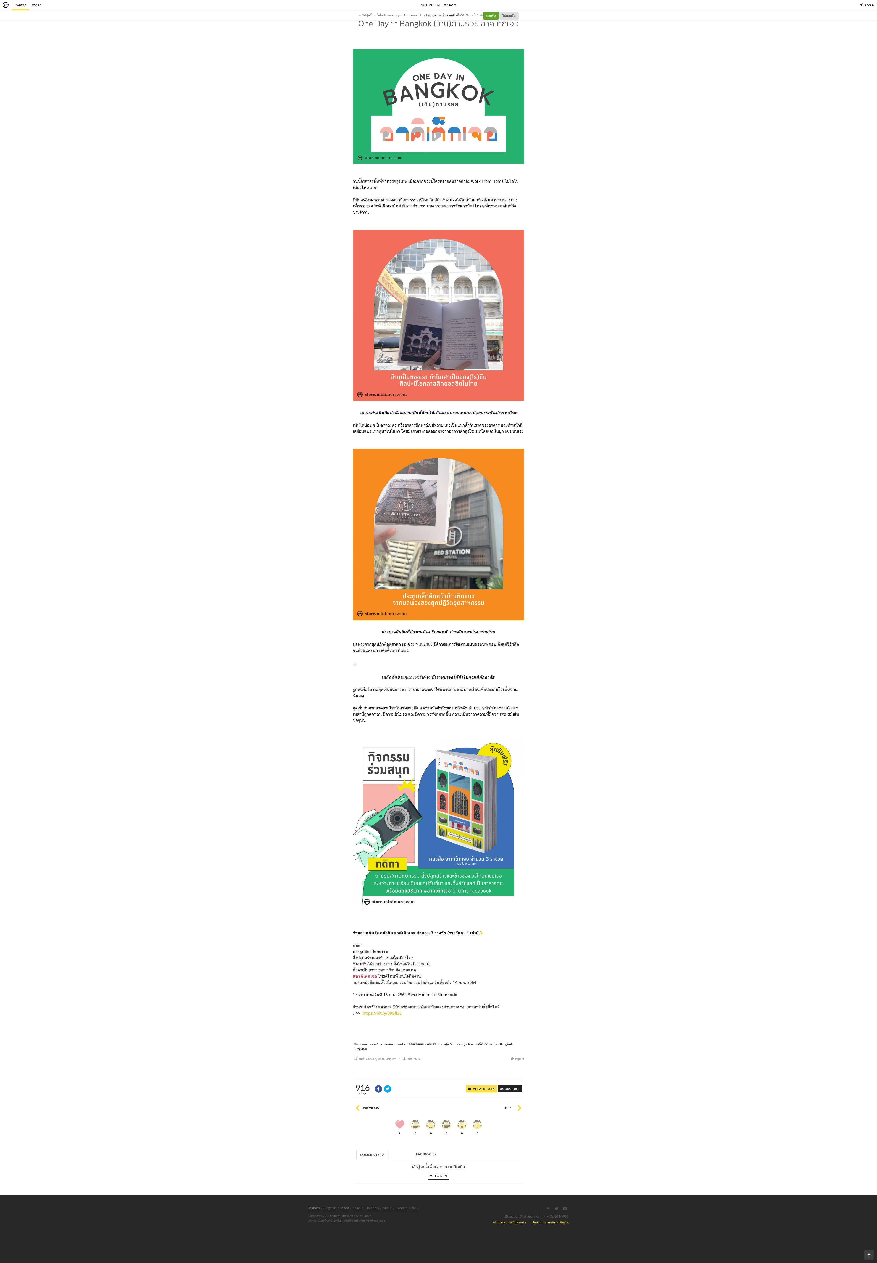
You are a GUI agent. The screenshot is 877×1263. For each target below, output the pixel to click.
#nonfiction (465, 1044)
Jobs (415, 1208)
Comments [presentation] (372, 1155)
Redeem (373, 1208)
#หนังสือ (430, 1044)
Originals (330, 1208)
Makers (20, 5)
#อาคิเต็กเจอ (415, 1044)
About (387, 1208)
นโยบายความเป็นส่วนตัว (439, 15)
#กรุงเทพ (361, 1048)
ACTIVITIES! (430, 5)
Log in (440, 1176)
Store (36, 5)
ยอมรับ (491, 16)
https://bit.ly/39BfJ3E (382, 1013)
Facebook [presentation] (426, 1155)
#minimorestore (371, 1044)
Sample (358, 1208)
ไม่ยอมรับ (509, 16)
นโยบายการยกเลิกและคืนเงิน (550, 1222)
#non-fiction (446, 1044)
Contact (402, 1208)
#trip (493, 1044)
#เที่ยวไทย (481, 1044)
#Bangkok (505, 1044)
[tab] (372, 1154)
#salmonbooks (394, 1044)
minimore (450, 5)
